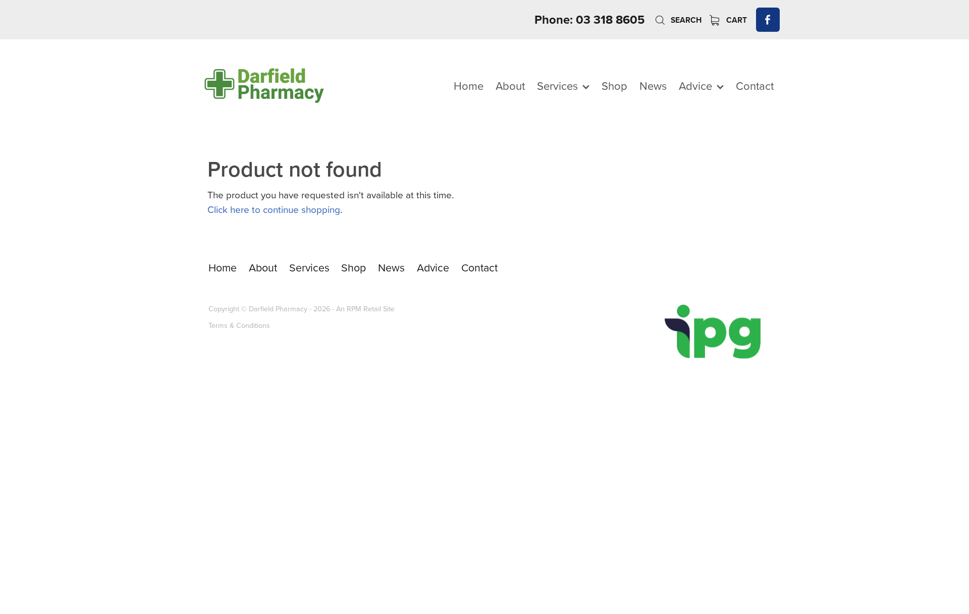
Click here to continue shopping (273, 209)
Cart (735, 20)
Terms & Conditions (239, 325)
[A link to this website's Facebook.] (768, 20)
